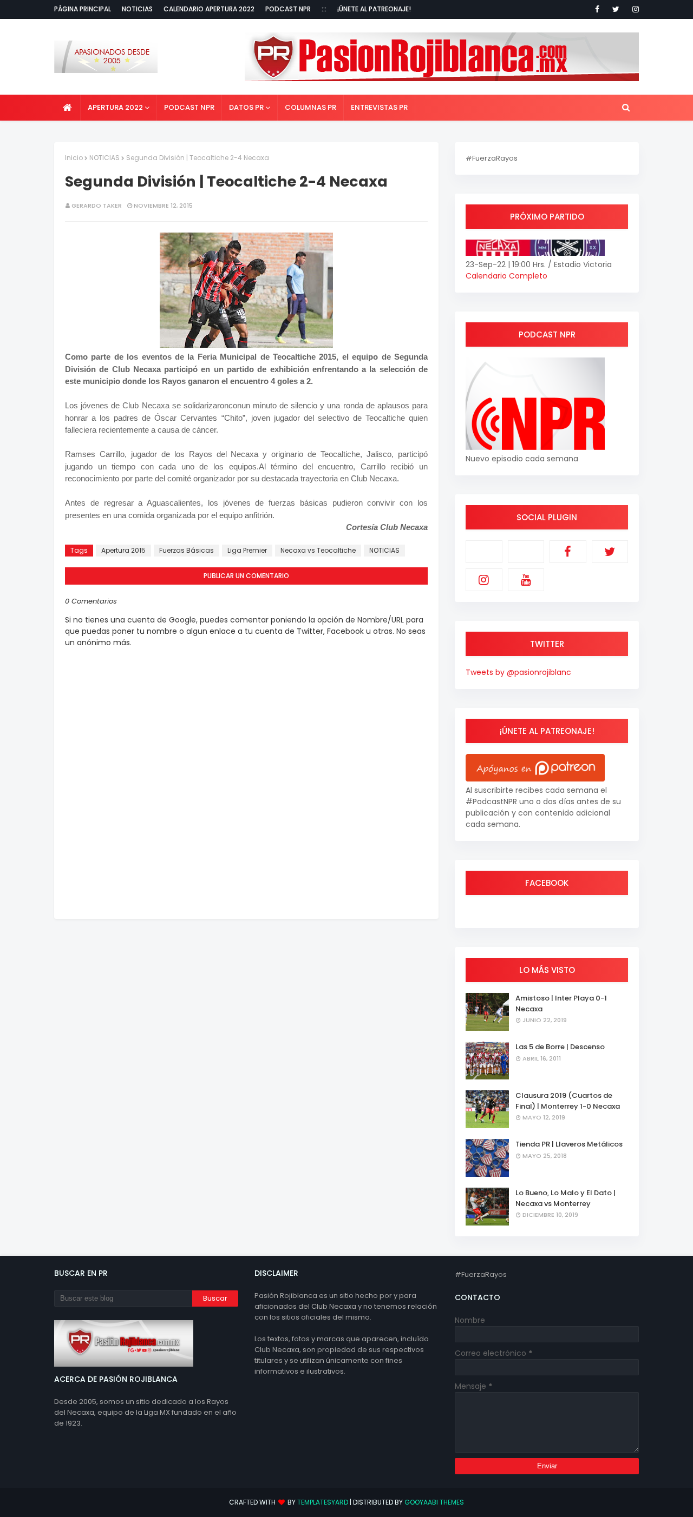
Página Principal (82, 9)
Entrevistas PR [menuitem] (379, 107)
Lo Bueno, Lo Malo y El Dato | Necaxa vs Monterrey (565, 1198)
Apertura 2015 (123, 550)
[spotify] (526, 551)
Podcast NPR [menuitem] (189, 107)
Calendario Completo (506, 275)
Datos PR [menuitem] (246, 107)
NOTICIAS (104, 157)
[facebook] (597, 9)
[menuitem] (67, 108)
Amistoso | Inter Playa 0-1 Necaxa (561, 1003)
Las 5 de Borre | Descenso (560, 1047)
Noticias (137, 9)
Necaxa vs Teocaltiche (318, 550)
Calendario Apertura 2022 (209, 9)
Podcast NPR (288, 9)
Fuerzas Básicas (186, 550)
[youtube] (526, 579)
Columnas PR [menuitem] (310, 107)
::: (324, 9)
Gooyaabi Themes (434, 1502)
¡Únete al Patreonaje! (374, 9)
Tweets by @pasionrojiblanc (518, 672)
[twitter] (616, 9)
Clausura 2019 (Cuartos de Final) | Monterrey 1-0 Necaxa (567, 1100)
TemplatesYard (322, 1502)
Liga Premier (247, 550)
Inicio (74, 157)
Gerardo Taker (96, 205)
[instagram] (634, 9)
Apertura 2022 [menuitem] (115, 107)
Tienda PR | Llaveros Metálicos (569, 1144)
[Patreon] (484, 551)
